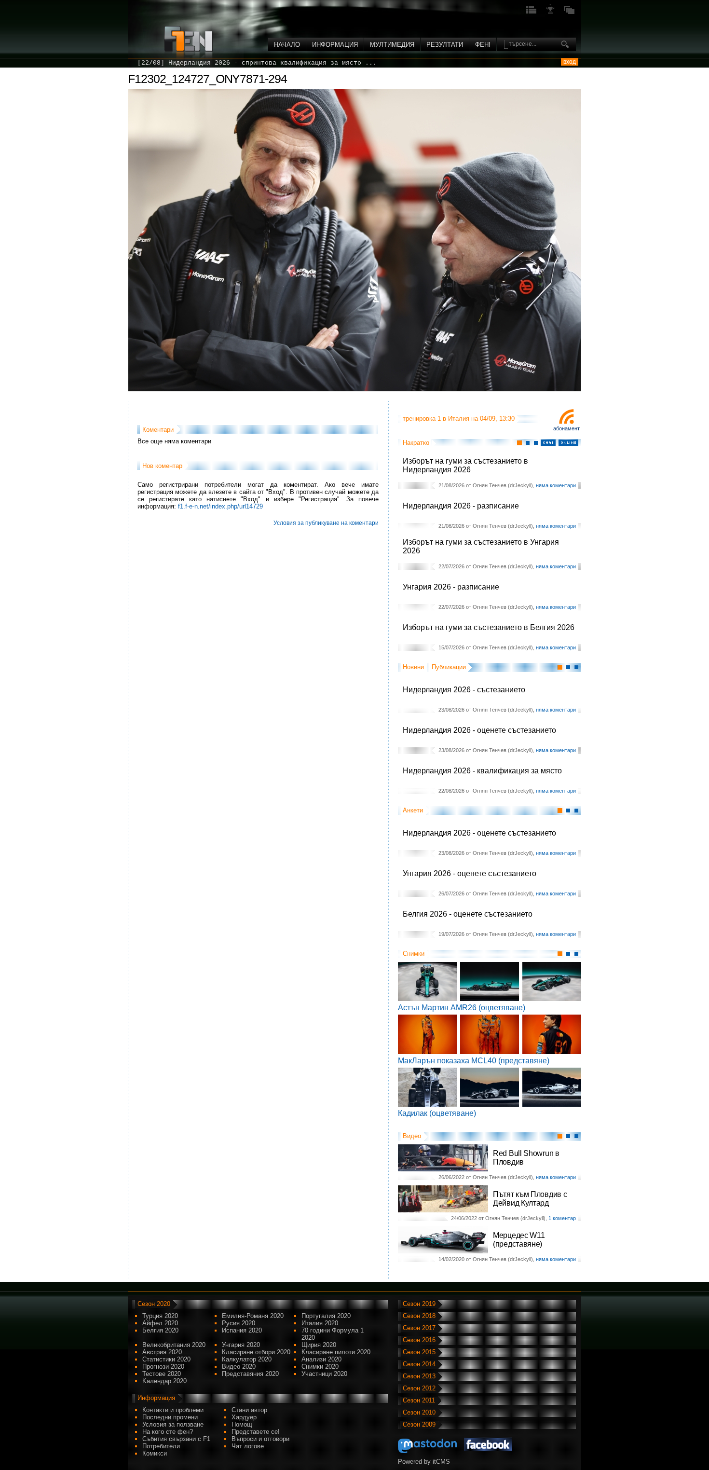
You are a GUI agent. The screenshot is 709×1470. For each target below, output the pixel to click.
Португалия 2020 (326, 1315)
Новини (413, 667)
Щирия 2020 (318, 1344)
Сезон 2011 (419, 1400)
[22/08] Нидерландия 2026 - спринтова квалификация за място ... (257, 63)
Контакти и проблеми (173, 1410)
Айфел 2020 (160, 1323)
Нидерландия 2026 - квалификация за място (482, 771)
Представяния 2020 (250, 1373)
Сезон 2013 (419, 1376)
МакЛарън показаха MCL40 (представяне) (473, 1061)
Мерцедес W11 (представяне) (519, 1239)
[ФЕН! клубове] (550, 12)
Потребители (161, 1446)
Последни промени (170, 1417)
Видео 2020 (239, 1366)
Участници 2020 (324, 1373)
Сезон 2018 (419, 1315)
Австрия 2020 (162, 1352)
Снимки (413, 953)
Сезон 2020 (153, 1303)
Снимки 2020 (320, 1366)
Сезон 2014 (419, 1364)
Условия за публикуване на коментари (326, 523)
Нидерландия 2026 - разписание (461, 506)
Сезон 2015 (419, 1352)
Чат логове (248, 1446)
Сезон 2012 (419, 1388)
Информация (335, 44)
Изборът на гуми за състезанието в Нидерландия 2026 (465, 465)
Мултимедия (392, 44)
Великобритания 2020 (173, 1344)
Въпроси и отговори (260, 1439)
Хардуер (244, 1417)
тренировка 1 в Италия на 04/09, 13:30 (459, 418)
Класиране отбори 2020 (256, 1352)
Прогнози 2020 (163, 1366)
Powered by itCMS (424, 1461)
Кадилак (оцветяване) (437, 1113)
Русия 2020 (238, 1323)
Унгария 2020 (241, 1344)
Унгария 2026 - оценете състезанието (469, 873)
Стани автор (249, 1410)
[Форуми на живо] (531, 12)
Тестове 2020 (161, 1373)
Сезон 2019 (419, 1303)
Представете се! (256, 1431)
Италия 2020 (319, 1323)
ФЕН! (483, 44)
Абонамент (566, 428)
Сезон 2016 (419, 1340)
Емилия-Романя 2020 (253, 1315)
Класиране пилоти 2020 (335, 1352)
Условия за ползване (173, 1424)
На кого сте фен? (167, 1431)
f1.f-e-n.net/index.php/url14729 (220, 506)
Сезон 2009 (419, 1424)
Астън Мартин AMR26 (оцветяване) (461, 1007)
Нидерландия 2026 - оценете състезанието (479, 730)
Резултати (444, 44)
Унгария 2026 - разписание (451, 587)
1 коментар (562, 1218)
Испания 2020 (242, 1330)
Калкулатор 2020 (247, 1359)
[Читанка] (569, 12)
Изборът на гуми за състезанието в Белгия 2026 (488, 627)
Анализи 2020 (321, 1359)
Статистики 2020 (166, 1359)
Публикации (449, 667)
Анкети (413, 810)
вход (569, 61)
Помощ (242, 1424)
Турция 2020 (160, 1315)
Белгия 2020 (160, 1330)
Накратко (416, 442)
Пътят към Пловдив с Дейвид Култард (530, 1198)
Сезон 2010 (419, 1412)
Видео (412, 1136)
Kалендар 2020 (164, 1381)
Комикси (154, 1453)
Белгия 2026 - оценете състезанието (467, 914)
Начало (287, 44)
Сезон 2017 (419, 1328)
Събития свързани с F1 (176, 1439)
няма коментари (556, 485)
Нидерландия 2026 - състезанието (464, 690)
